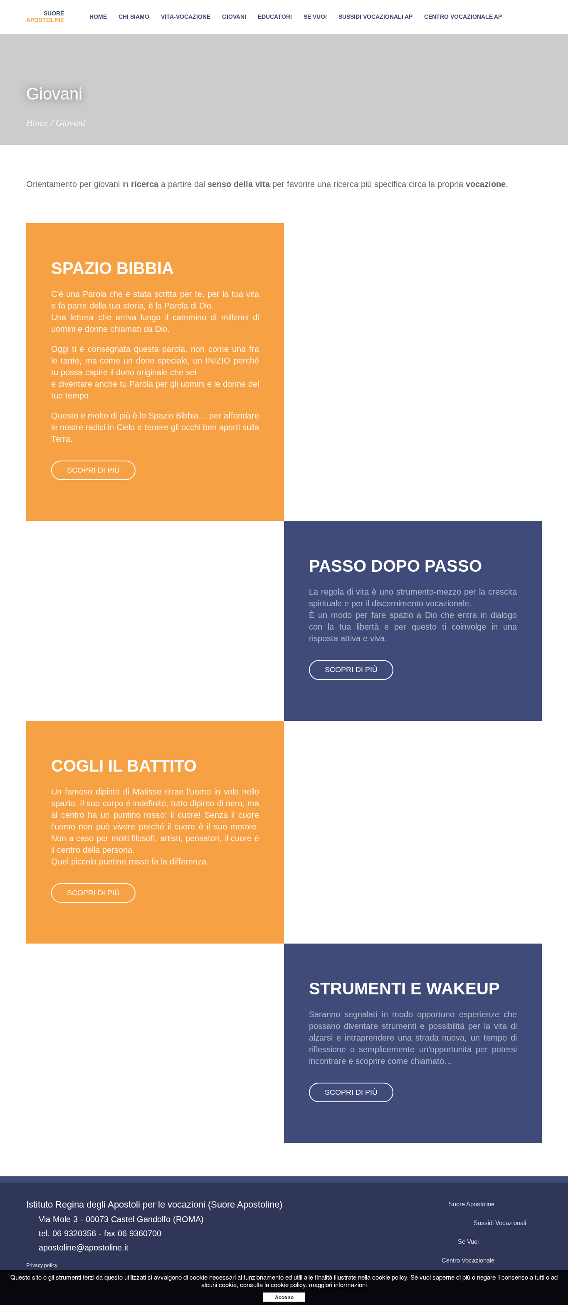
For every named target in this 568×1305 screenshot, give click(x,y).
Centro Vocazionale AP (463, 16)
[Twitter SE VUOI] (502, 1242)
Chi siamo (134, 16)
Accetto (284, 1297)
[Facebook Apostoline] (502, 1204)
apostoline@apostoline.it (83, 1247)
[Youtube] (518, 1204)
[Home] (45, 17)
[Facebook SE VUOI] (486, 1242)
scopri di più (93, 470)
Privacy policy (41, 1265)
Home (98, 16)
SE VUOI (315, 16)
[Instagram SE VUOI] (534, 1204)
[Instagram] (534, 1260)
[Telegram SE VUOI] (534, 1242)
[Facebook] (502, 1260)
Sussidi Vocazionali (500, 1222)
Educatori (275, 16)
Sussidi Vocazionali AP (375, 16)
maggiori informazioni (338, 1284)
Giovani (234, 16)
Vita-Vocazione (185, 16)
